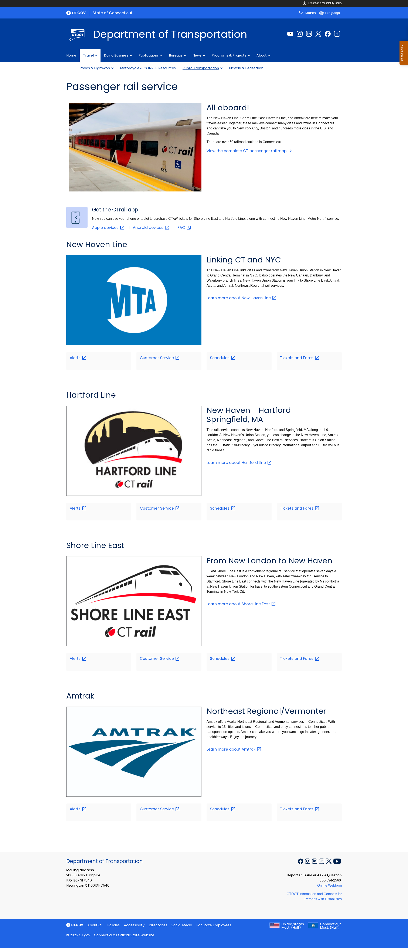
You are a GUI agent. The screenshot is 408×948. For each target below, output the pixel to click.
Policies (113, 925)
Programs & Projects (229, 55)
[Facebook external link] (328, 34)
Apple (106, 227)
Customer (157, 357)
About (261, 55)
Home (71, 55)
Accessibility (134, 925)
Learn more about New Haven (239, 297)
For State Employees (213, 925)
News (197, 55)
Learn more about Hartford (237, 462)
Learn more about (231, 749)
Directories (158, 925)
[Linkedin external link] (309, 34)
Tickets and (297, 357)
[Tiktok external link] (337, 34)
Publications (149, 55)
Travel (88, 55)
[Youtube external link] (290, 34)
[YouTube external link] (337, 861)
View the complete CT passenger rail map (247, 150)
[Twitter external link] (318, 34)
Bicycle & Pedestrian (246, 68)
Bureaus (175, 55)
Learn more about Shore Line (239, 603)
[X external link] (329, 861)
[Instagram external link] (300, 34)
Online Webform (329, 885)
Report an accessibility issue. (325, 3)
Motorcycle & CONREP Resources (148, 68)
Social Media (181, 925)
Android (148, 227)
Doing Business (116, 55)
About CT (95, 925)
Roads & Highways (95, 68)
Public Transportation (201, 68)
